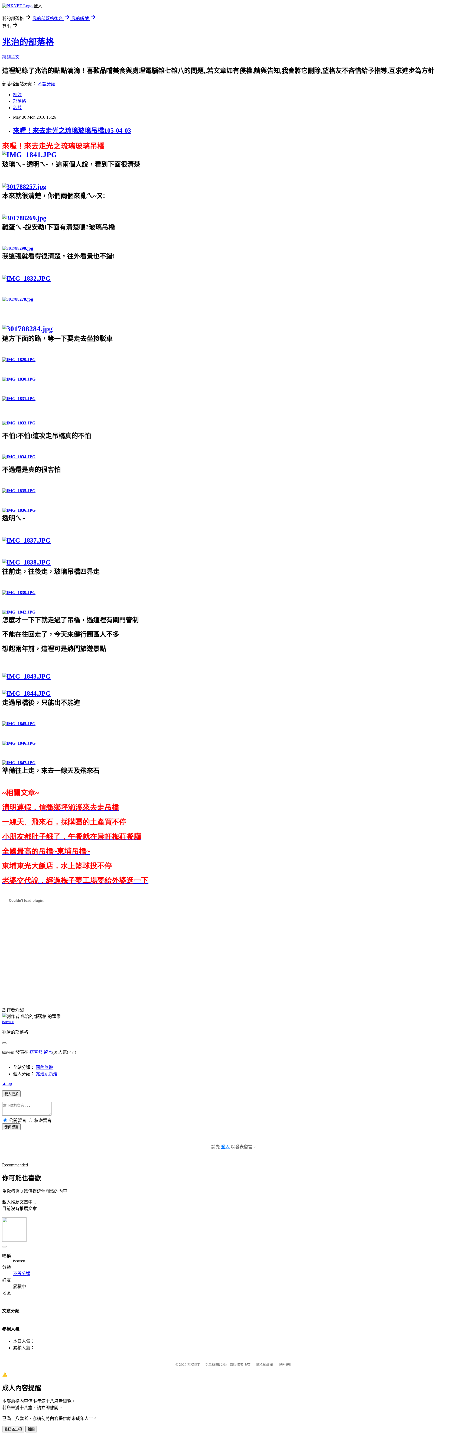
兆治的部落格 (28, 42)
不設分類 (46, 84)
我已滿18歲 (13, 1429)
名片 (17, 107)
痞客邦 (36, 1052)
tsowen (8, 1021)
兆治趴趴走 (46, 1074)
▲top (7, 1083)
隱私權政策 (264, 1365)
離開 (31, 1429)
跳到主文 (11, 57)
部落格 (19, 101)
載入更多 (11, 1094)
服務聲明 (285, 1365)
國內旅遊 (44, 1067)
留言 (48, 1052)
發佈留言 (11, 1127)
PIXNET (193, 1365)
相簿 (17, 94)
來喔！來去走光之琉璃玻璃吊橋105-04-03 (72, 130)
